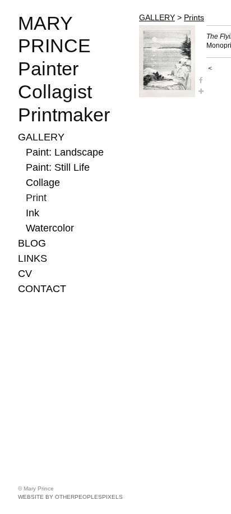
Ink (32, 213)
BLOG (32, 243)
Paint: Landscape (65, 152)
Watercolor (50, 228)
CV (25, 273)
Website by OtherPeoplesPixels (70, 497)
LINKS (32, 258)
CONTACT (42, 288)
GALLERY (41, 137)
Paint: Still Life (58, 167)
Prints (194, 17)
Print (36, 197)
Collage (43, 182)
